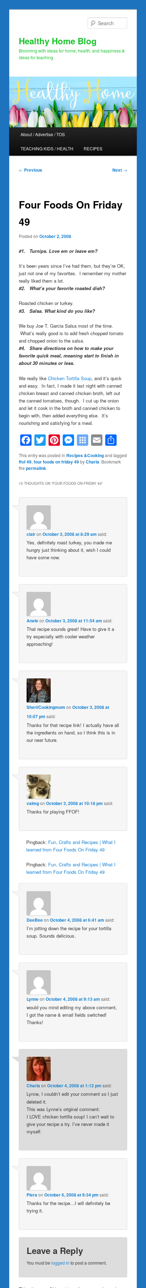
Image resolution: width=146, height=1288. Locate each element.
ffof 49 (25, 462)
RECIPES (93, 148)
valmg (33, 803)
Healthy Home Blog (58, 41)
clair (31, 534)
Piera (32, 1195)
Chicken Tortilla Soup (69, 378)
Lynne (33, 999)
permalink (36, 468)
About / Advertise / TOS (43, 134)
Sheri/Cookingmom (46, 707)
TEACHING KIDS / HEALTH (47, 148)
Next (119, 170)
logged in (60, 1263)
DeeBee (35, 920)
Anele (32, 620)
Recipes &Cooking (85, 455)
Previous (30, 170)
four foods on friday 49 (56, 462)
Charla (92, 462)
